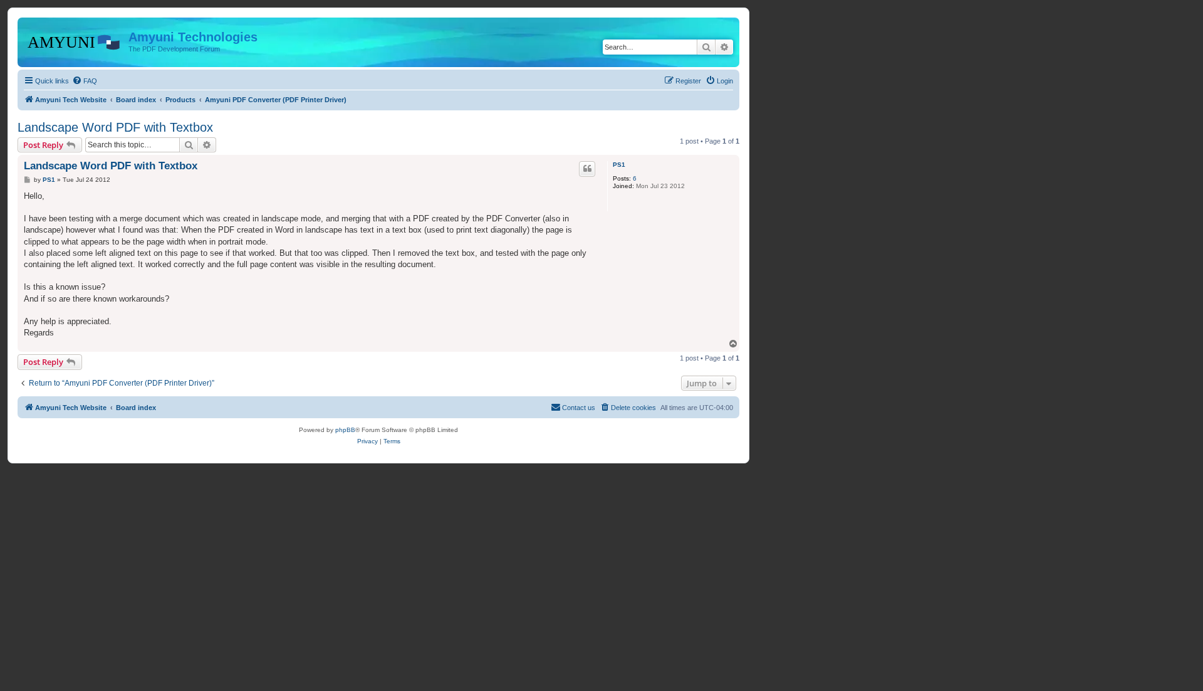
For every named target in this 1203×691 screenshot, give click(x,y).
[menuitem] (84, 80)
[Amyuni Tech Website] (74, 41)
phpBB (345, 429)
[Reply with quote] (587, 168)
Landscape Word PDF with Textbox (115, 127)
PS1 (619, 164)
